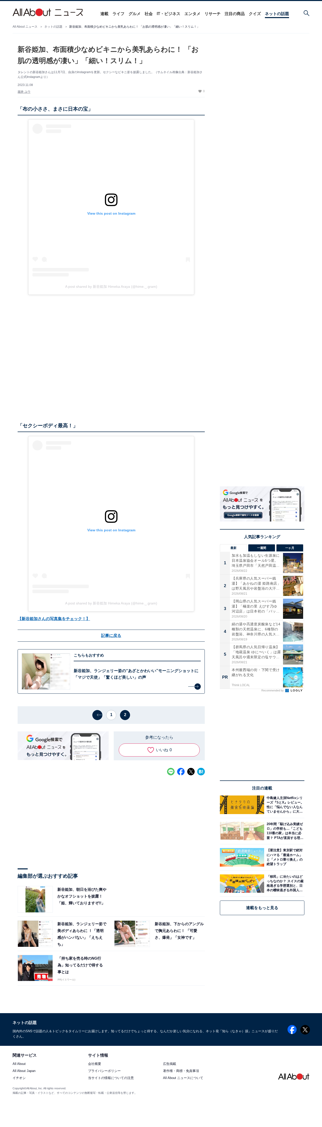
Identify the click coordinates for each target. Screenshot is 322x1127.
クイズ (255, 14)
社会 (149, 14)
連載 (104, 14)
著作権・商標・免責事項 (181, 1071)
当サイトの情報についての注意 (111, 1078)
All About (19, 1064)
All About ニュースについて (183, 1078)
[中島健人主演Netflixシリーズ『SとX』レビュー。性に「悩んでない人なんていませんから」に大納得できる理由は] (284, 804)
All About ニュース (25, 26)
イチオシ (19, 1078)
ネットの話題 (277, 14)
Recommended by (273, 690)
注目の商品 (235, 14)
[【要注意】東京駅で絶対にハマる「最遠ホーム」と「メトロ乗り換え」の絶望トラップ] (284, 857)
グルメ (135, 14)
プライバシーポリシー (104, 1071)
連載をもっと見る (262, 908)
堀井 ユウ (24, 91)
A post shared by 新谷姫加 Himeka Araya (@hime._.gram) (111, 287)
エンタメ (192, 14)
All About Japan (24, 1071)
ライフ (118, 14)
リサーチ (213, 14)
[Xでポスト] (191, 771)
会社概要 (94, 1064)
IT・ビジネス (168, 14)
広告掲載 (169, 1064)
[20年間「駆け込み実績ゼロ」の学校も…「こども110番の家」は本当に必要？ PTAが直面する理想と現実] (284, 831)
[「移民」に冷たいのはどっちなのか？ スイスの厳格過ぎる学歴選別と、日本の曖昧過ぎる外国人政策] (284, 883)
